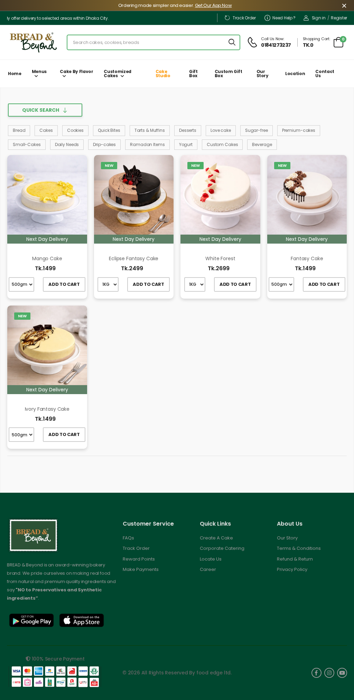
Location (295, 73)
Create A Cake (216, 538)
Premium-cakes (298, 130)
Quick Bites (109, 130)
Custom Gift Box (228, 74)
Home (14, 73)
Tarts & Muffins (149, 130)
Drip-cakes (104, 144)
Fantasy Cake (307, 258)
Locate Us (211, 559)
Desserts (187, 130)
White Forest (220, 258)
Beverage (262, 144)
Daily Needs (67, 144)
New (109, 165)
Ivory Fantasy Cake (47, 409)
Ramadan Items (147, 144)
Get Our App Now (213, 5)
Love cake (221, 130)
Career (208, 569)
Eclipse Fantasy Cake (133, 258)
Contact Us (324, 74)
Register (339, 18)
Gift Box (193, 74)
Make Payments (141, 569)
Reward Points (139, 559)
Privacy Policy (292, 569)
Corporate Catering (222, 548)
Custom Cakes (222, 144)
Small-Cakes (27, 144)
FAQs (128, 538)
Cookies (75, 130)
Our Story (263, 74)
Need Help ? (284, 18)
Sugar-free (256, 130)
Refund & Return (295, 559)
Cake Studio (163, 74)
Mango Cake (47, 258)
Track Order (244, 18)
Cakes (46, 130)
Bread (19, 130)
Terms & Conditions (299, 548)
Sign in (319, 18)
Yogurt (186, 144)
